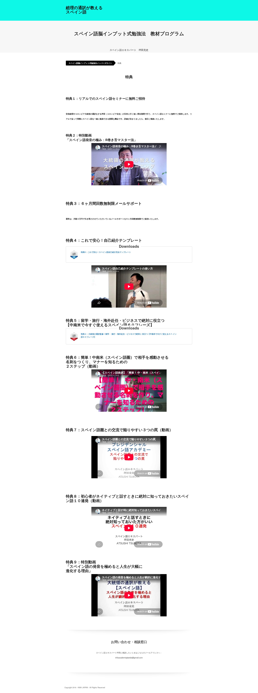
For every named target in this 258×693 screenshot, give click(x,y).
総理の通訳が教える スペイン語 (84, 10)
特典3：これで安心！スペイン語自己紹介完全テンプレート (106, 252)
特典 (119, 63)
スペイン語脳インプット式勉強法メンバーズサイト (90, 63)
